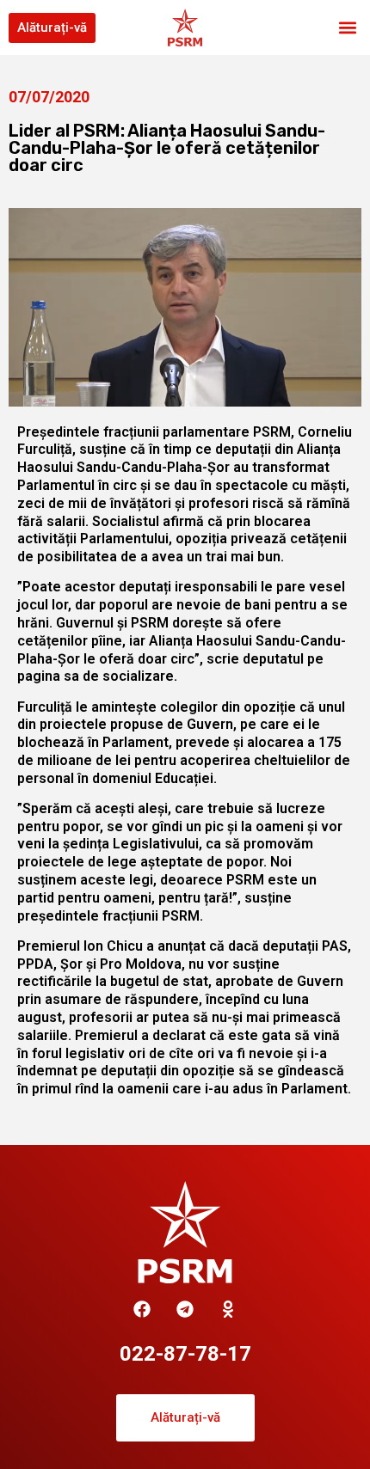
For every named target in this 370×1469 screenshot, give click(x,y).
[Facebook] (142, 1309)
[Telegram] (185, 1309)
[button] (347, 28)
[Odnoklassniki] (228, 1309)
